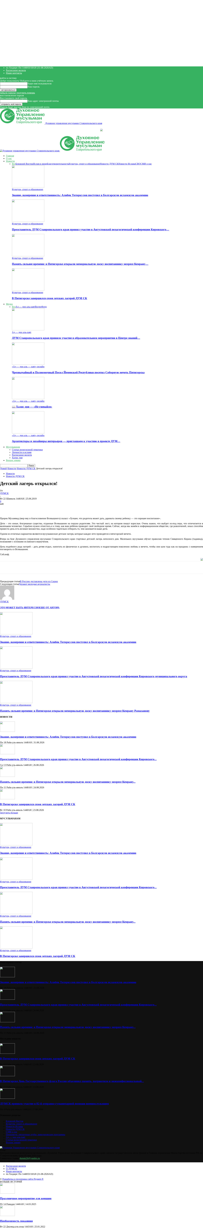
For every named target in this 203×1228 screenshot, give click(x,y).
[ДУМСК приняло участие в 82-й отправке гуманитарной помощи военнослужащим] (7, 1098)
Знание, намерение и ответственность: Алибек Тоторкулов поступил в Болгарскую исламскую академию (80, 195)
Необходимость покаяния (16, 1221)
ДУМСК (4, 493)
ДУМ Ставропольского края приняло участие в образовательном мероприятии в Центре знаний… (76, 337)
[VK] (53, 508)
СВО (137, 164)
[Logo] (30, 150)
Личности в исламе (22, 452)
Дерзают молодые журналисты (34, 584)
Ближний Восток (24, 164)
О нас (9, 158)
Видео (38, 306)
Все (14, 164)
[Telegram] (43, 508)
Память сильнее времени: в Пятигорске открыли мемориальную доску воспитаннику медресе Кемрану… (80, 263)
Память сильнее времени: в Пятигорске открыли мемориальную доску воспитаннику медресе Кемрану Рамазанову (75, 710)
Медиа (9, 304)
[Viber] (64, 508)
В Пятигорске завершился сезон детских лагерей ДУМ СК (49, 298)
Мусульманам (13, 447)
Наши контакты (14, 73)
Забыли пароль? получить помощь (17, 93)
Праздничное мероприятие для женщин (25, 1198)
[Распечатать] (75, 508)
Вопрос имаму (13, 460)
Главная (10, 156)
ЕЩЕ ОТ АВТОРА (49, 607)
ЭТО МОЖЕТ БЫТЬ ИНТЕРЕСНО (19, 607)
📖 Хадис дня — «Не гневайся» (32, 406)
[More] (86, 508)
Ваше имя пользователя (39, 83)
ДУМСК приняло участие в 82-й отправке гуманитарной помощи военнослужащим (54, 1103)
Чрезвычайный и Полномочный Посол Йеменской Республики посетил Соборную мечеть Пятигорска (78, 372)
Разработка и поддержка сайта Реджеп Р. (23, 1179)
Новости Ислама (126, 164)
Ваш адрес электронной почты (43, 101)
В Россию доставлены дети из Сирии (39, 581)
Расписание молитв (16, 70)
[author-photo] (7, 599)
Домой (3, 468)
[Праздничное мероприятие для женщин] (7, 1192)
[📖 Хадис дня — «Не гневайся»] (28, 398)
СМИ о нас (146, 164)
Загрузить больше (9, 812)
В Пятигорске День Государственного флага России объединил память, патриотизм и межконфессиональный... (72, 1081)
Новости (10, 161)
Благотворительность (58, 164)
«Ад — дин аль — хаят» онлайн (28, 366)
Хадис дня (17, 457)
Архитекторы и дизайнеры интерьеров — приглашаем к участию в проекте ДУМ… (66, 441)
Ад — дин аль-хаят (25, 306)
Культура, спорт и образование (84, 164)
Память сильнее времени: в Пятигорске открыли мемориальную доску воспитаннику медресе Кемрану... (68, 781)
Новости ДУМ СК (109, 164)
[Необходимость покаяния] (7, 1215)
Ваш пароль (33, 86)
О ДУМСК (11, 1168)
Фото (44, 306)
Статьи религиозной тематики (27, 449)
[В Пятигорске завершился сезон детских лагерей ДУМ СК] (28, 290)
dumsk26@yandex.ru (30, 1158)
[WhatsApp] (32, 508)
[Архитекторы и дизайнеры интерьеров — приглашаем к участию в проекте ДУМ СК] (28, 432)
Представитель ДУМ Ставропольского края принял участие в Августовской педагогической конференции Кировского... (78, 759)
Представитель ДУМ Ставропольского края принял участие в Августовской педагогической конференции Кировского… (90, 229)
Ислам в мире (40, 164)
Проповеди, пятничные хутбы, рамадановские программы (35, 1134)
